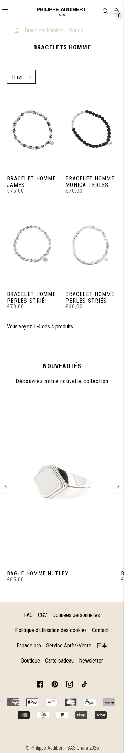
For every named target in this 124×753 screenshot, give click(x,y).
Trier (17, 77)
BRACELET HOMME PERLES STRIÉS (89, 297)
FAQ (28, 615)
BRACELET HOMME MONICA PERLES (89, 181)
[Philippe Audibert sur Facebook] (40, 685)
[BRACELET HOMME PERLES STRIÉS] (91, 245)
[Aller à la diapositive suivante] (117, 486)
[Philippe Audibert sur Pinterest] (54, 685)
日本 (101, 645)
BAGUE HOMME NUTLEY (38, 573)
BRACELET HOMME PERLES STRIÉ (31, 297)
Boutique (30, 660)
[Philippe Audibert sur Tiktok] (84, 685)
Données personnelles (76, 615)
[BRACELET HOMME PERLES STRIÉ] (33, 245)
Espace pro (29, 645)
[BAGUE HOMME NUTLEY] (62, 481)
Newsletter (91, 660)
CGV (42, 615)
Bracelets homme (44, 30)
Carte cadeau (59, 660)
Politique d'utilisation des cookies (51, 630)
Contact (100, 630)
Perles (76, 30)
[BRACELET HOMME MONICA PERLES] (91, 129)
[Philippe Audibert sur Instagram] (69, 685)
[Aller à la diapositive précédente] (7, 486)
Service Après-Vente (68, 645)
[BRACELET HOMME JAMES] (33, 129)
